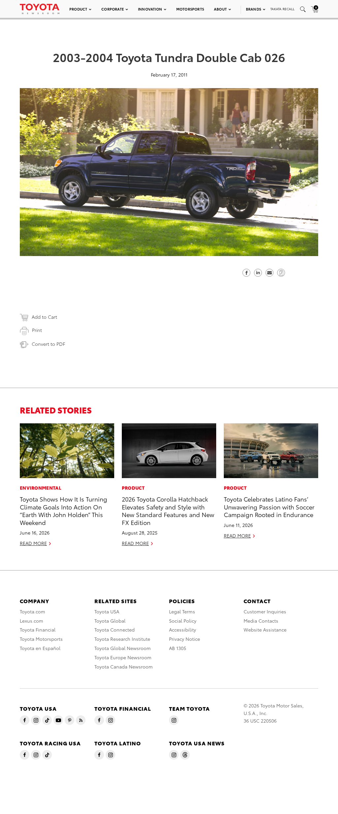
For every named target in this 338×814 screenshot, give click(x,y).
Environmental (40, 487)
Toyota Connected (114, 629)
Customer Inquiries (265, 611)
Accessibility (182, 629)
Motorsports (190, 9)
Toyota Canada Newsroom (123, 666)
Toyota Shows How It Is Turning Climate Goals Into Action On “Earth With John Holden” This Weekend (63, 510)
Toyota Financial (37, 629)
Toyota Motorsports (41, 638)
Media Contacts (261, 620)
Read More (33, 543)
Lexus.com (31, 620)
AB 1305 (177, 648)
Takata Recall (282, 8)
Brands (253, 9)
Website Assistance (265, 629)
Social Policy (182, 620)
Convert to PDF (48, 344)
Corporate (112, 9)
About (220, 9)
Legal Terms (182, 611)
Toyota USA (106, 611)
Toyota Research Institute (122, 638)
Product (78, 9)
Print (37, 330)
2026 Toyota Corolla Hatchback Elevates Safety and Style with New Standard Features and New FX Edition (168, 510)
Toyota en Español (40, 648)
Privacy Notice (184, 638)
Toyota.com (32, 611)
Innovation (150, 9)
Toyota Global (109, 620)
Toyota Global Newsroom (122, 648)
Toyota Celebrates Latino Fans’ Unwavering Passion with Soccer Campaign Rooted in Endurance (269, 506)
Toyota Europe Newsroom (123, 657)
